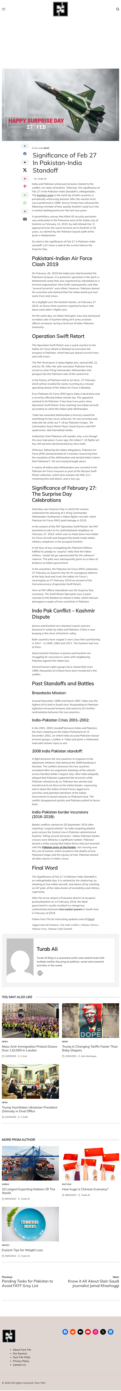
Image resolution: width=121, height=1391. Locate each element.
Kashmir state (45, 195)
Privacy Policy (21, 1361)
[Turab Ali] (20, 960)
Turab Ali (41, 178)
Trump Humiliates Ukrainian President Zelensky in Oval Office (29, 1109)
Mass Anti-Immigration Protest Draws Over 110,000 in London (29, 1048)
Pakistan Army (39, 928)
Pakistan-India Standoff (60, 928)
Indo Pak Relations (49, 925)
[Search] (117, 9)
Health (5, 1245)
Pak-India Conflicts (69, 925)
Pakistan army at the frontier (59, 847)
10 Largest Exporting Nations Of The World (28, 1191)
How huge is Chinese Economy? (85, 1189)
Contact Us (19, 1364)
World (5, 1184)
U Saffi (24, 1117)
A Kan (24, 1056)
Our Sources (20, 1353)
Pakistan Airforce (89, 925)
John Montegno (88, 1056)
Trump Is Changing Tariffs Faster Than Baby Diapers (90, 1048)
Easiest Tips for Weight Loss (22, 1250)
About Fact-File (22, 1349)
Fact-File (66, 1184)
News (46, 148)
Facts (90, 919)
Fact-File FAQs (21, 1357)
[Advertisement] (60, 42)
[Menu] (3, 9)
